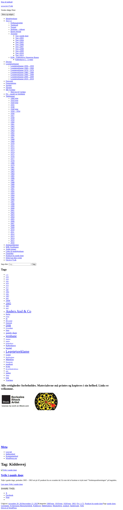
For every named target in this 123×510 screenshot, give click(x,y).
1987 (12, 180)
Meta (4, 446)
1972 (12, 148)
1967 (12, 137)
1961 (12, 124)
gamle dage (11, 333)
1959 (12, 120)
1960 (12, 122)
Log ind (9, 452)
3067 (7, 306)
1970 (12, 144)
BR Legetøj (9, 321)
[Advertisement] (19, 427)
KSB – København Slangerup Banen (25, 57)
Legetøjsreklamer (12, 64)
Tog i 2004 (19, 40)
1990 (12, 187)
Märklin (10, 359)
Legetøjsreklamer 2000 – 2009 (22, 77)
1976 (12, 157)
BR (6, 318)
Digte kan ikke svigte (14, 258)
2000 (12, 208)
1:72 (7, 274)
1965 (12, 133)
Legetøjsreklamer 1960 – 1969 (22, 68)
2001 (12, 210)
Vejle (82, 506)
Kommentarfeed (12, 456)
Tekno (7, 375)
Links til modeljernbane (15, 251)
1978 (12, 161)
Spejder (9, 85)
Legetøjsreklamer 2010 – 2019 (22, 79)
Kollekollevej (9, 343)
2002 (12, 213)
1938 (12, 107)
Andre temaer (11, 249)
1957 (12, 116)
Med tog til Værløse (18, 92)
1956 (12, 113)
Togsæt (13, 27)
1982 (12, 169)
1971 (12, 146)
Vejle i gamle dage (12, 475)
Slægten (9, 88)
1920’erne (14, 103)
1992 (12, 191)
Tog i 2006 (19, 44)
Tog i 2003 (19, 38)
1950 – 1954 (15, 111)
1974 (12, 152)
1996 (12, 200)
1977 (12, 159)
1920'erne (67, 504)
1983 (12, 172)
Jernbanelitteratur (12, 245)
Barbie (8, 314)
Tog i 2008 (19, 49)
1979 (12, 165)
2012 (12, 234)
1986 (12, 178)
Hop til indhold (6, 2)
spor (7, 371)
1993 (12, 193)
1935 (12, 105)
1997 (12, 202)
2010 (12, 230)
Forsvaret (9, 81)
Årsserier (14, 34)
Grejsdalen (5, 506)
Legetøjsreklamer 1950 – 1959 (22, 66)
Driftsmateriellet (17, 23)
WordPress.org (11, 458)
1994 (12, 195)
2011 (12, 232)
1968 (12, 139)
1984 (12, 174)
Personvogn (9, 362)
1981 (12, 167)
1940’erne (14, 109)
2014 (12, 238)
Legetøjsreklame (17, 351)
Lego (8, 354)
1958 (12, 118)
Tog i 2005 (19, 42)
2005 (12, 219)
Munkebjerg (57, 506)
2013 (12, 236)
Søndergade (74, 506)
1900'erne (50, 504)
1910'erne (58, 504)
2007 (12, 223)
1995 (12, 197)
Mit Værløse (10, 90)
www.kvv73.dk (7, 6)
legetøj (9, 348)
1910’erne (14, 100)
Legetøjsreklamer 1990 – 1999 (22, 75)
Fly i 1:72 (80, 504)
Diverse (9, 62)
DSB (8, 325)
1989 (12, 185)
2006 (12, 221)
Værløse (9, 380)
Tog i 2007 (19, 47)
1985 (12, 176)
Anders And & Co (18, 311)
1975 (12, 154)
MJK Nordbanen (12, 247)
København (11, 345)
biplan (7, 316)
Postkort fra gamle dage (15, 256)
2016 (12, 243)
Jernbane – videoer (18, 29)
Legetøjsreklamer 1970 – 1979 (22, 70)
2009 (12, 228)
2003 (12, 215)
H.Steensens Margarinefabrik (21, 506)
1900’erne (14, 98)
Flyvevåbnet (9, 328)
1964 (12, 131)
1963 (12, 128)
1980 (12, 163)
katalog (8, 341)
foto (7, 330)
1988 (12, 182)
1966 (12, 135)
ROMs (8, 367)
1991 (12, 189)
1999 (12, 206)
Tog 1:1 (9, 21)
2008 (12, 225)
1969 (12, 141)
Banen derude (16, 32)
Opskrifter (9, 253)
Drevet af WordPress (9, 508)
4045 (7, 308)
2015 (12, 241)
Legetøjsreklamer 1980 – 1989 (22, 72)
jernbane (11, 336)
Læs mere (12, 484)
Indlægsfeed (10, 454)
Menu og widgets (8, 14)
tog (7, 377)
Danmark (9, 323)
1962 (12, 126)
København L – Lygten (24, 60)
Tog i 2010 (19, 53)
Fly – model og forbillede (15, 94)
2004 (12, 217)
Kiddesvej (37, 506)
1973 (12, 150)
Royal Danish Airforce (12, 369)
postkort (9, 364)
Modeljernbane (11, 19)
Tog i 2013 (19, 55)
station (8, 373)
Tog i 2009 (19, 51)
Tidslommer (10, 96)
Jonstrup (8, 339)
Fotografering (11, 83)
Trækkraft (14, 25)
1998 (12, 204)
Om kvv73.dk (11, 260)
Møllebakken (47, 506)
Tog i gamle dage (21, 36)
